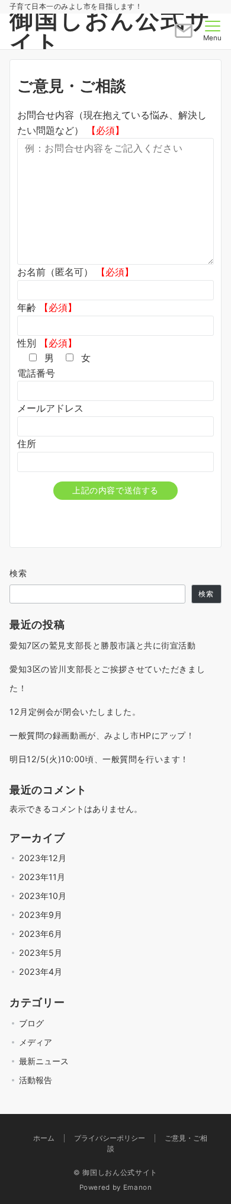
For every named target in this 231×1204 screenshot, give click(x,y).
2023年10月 (42, 896)
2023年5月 (40, 953)
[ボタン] (183, 35)
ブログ (31, 1023)
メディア (35, 1042)
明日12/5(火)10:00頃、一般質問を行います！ (99, 759)
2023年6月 (40, 934)
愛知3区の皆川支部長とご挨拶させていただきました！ (107, 678)
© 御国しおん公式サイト (115, 1172)
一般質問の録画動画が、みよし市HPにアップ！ (102, 735)
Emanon (137, 1187)
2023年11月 (42, 877)
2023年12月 (42, 858)
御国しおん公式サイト (110, 31)
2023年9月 (40, 915)
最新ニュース (44, 1061)
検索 (18, 573)
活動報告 (35, 1080)
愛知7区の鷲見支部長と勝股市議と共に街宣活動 (102, 645)
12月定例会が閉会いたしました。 (74, 712)
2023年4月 (40, 972)
